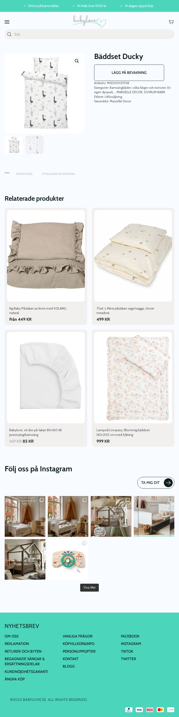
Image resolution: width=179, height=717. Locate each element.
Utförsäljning (113, 97)
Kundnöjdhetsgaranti (26, 671)
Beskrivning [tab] (24, 174)
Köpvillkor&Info (78, 643)
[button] (7, 22)
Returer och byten (23, 651)
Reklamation (17, 643)
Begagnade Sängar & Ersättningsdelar (25, 661)
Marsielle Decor (120, 101)
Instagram (131, 643)
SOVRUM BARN (154, 92)
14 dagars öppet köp (139, 6)
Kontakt (71, 659)
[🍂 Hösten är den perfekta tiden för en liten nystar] (68, 516)
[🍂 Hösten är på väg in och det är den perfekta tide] (111, 516)
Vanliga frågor (78, 636)
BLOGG (69, 666)
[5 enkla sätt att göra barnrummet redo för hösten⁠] (154, 516)
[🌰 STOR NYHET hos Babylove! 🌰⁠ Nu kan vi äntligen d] (25, 559)
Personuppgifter (79, 651)
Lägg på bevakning (129, 72)
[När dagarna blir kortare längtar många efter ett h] (25, 516)
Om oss (11, 636)
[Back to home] (89, 21)
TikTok (127, 651)
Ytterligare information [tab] (58, 174)
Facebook (130, 636)
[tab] (7, 171)
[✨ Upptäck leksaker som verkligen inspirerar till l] (68, 559)
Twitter (128, 659)
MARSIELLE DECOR (129, 92)
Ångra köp (15, 679)
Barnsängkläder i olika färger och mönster (138, 88)
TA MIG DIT (150, 482)
